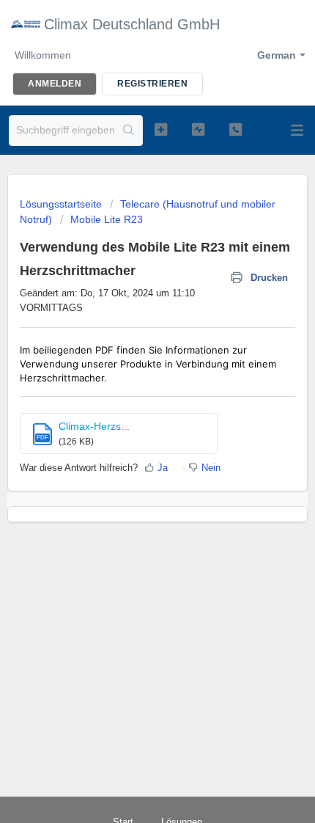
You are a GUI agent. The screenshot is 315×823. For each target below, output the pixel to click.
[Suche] (129, 130)
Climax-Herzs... (94, 426)
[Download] (130, 402)
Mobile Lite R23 (106, 219)
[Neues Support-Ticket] (161, 129)
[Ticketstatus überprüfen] (198, 129)
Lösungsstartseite (62, 204)
